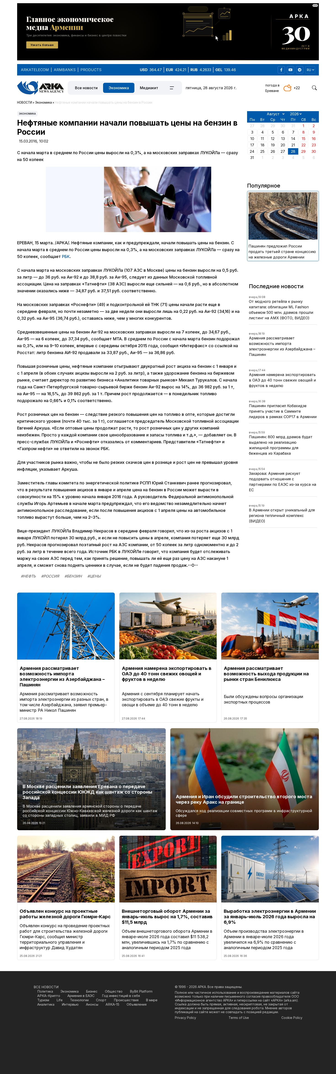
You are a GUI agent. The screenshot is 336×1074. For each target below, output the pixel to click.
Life (59, 1000)
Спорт (101, 1000)
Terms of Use (239, 1018)
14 (293, 138)
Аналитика (45, 1004)
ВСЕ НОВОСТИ (46, 987)
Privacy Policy (185, 1018)
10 (252, 138)
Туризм (43, 1000)
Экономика (119, 88)
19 (273, 145)
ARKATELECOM (35, 69)
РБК (66, 256)
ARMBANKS (65, 69)
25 (262, 151)
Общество (114, 991)
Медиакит (149, 88)
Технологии (79, 1000)
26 (273, 151)
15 (303, 138)
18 (262, 145)
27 (283, 151)
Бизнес (92, 991)
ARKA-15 (112, 1004)
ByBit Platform (141, 991)
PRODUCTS (90, 69)
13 (283, 138)
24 (252, 151)
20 (283, 145)
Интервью (70, 1004)
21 (293, 145)
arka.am (290, 1000)
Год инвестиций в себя (121, 995)
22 (303, 145)
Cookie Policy (291, 1018)
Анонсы (92, 1004)
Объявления (137, 1004)
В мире (151, 1000)
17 (252, 145)
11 (262, 138)
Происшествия (126, 1000)
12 (273, 138)
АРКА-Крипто (48, 995)
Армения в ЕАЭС (81, 995)
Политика (45, 991)
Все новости (86, 88)
